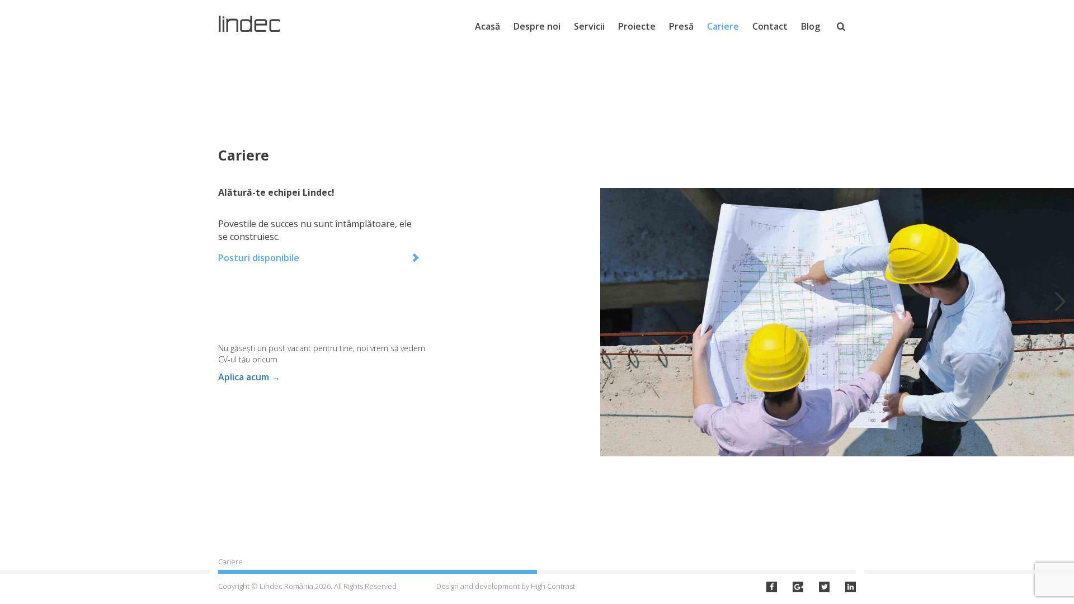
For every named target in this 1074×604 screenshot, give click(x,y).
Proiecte (637, 26)
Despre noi (537, 26)
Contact (770, 26)
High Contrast (553, 586)
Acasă (487, 26)
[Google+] (798, 587)
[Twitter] (824, 587)
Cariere (723, 26)
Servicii (589, 26)
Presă (681, 26)
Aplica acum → (249, 377)
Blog (810, 26)
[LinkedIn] (850, 587)
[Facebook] (771, 587)
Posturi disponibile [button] (258, 258)
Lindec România (256, 23)
